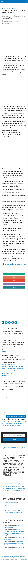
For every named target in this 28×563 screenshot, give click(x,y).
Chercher (14, 439)
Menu (2, 1)
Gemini (14, 283)
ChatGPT (14, 274)
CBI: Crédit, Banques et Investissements (11, 556)
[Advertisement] (14, 40)
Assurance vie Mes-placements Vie (13, 508)
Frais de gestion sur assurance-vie (13, 512)
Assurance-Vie (8, 21)
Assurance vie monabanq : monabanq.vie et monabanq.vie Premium (12, 504)
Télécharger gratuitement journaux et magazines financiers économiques (13, 543)
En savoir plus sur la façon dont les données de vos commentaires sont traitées (14, 423)
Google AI (14, 280)
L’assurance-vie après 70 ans (12, 510)
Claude (14, 277)
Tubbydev (18, 561)
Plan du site (23, 559)
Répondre (4, 351)
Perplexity (14, 287)
